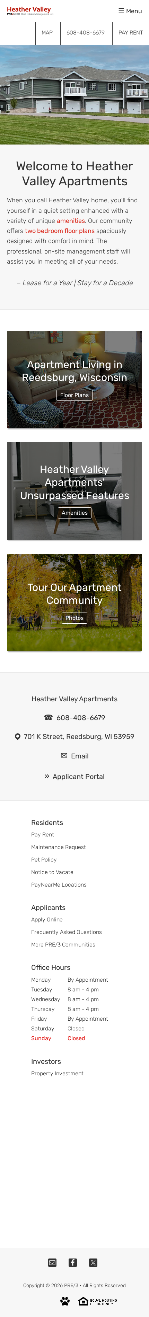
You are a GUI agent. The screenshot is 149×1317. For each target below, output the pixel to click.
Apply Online (47, 919)
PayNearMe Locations (59, 884)
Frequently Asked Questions (66, 932)
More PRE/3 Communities (63, 944)
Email (80, 756)
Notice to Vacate (52, 872)
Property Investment (57, 1073)
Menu (134, 11)
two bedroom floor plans (60, 231)
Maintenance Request (58, 847)
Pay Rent (42, 834)
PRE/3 (71, 1285)
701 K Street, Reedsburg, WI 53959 (79, 736)
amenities (71, 221)
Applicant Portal (79, 776)
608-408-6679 (80, 718)
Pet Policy (44, 859)
